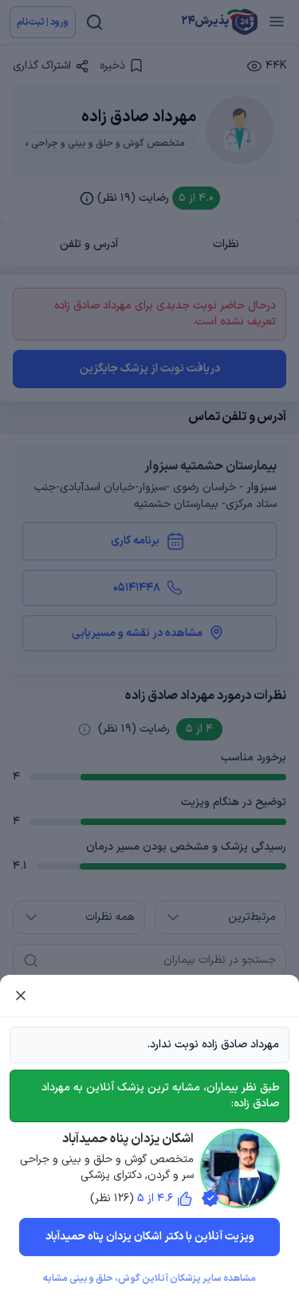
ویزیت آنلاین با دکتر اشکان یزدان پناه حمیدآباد (149, 1236)
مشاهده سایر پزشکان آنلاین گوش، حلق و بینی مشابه (149, 1278)
